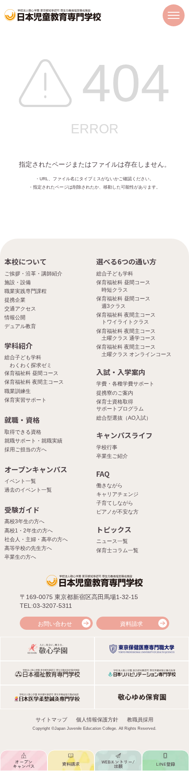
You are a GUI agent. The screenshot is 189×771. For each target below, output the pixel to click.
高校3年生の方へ (24, 521)
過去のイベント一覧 (28, 490)
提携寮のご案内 (114, 393)
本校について (25, 261)
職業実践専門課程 (25, 291)
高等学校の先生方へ (28, 548)
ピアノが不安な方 (117, 512)
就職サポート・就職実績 (33, 441)
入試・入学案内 (120, 372)
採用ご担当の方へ (25, 449)
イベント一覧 (20, 481)
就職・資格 (22, 419)
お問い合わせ (55, 624)
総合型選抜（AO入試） (123, 418)
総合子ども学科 (114, 274)
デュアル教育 (20, 326)
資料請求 (131, 624)
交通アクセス (20, 309)
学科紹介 (18, 345)
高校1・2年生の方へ (28, 531)
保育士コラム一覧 (117, 550)
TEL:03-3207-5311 (46, 605)
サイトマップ (51, 720)
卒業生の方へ (20, 557)
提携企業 (14, 300)
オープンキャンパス (35, 469)
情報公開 (14, 317)
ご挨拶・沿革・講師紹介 (33, 274)
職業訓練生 (17, 391)
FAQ (102, 473)
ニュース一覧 (112, 541)
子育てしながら (114, 503)
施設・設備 (17, 282)
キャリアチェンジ (117, 494)
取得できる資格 (22, 432)
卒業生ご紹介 (112, 456)
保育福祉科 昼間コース (31, 373)
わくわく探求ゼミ (31, 365)
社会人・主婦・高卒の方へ (36, 539)
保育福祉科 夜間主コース (34, 382)
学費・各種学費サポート (125, 384)
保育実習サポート (25, 400)
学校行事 (106, 447)
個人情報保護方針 (97, 720)
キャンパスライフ (124, 435)
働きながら (109, 485)
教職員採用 (140, 720)
